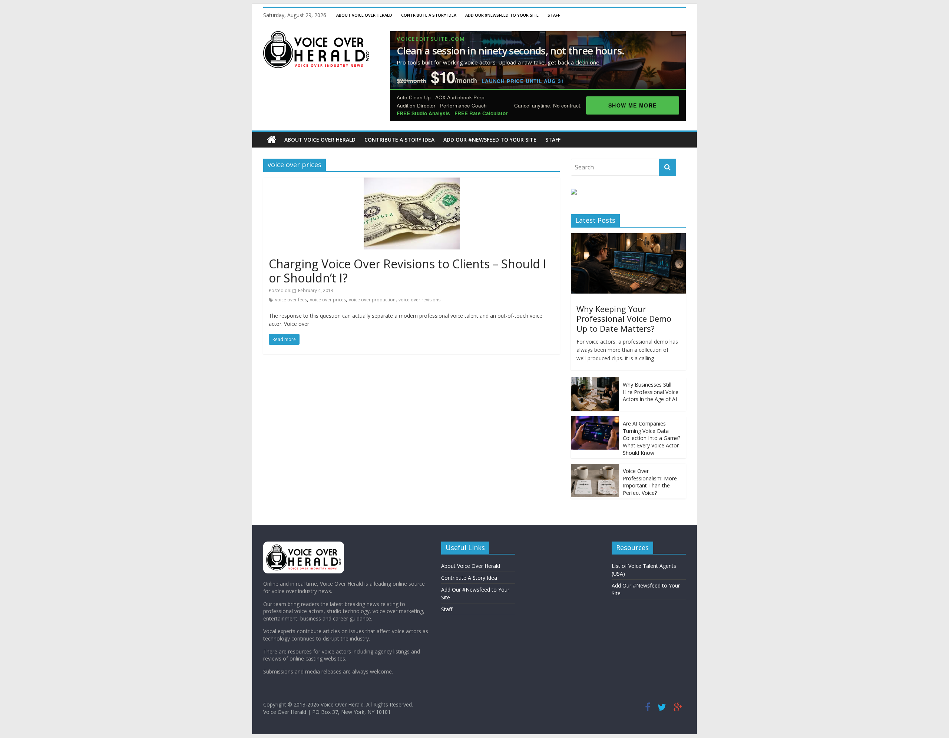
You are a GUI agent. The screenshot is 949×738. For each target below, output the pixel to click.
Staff (554, 15)
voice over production (372, 300)
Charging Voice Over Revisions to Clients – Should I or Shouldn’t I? (407, 271)
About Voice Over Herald (364, 15)
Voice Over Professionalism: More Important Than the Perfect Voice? (650, 481)
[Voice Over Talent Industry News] (316, 36)
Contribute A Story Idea (428, 15)
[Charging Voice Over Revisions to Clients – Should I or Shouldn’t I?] (412, 182)
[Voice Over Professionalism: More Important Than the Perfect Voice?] (595, 467)
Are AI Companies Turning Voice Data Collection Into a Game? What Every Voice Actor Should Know (651, 438)
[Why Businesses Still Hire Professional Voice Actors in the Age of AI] (595, 381)
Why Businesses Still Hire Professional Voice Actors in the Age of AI (650, 392)
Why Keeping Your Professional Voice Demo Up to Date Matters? (623, 318)
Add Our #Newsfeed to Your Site (502, 15)
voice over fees (291, 300)
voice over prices (328, 300)
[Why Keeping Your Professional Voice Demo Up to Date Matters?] (628, 237)
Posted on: (301, 290)
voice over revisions (419, 300)
